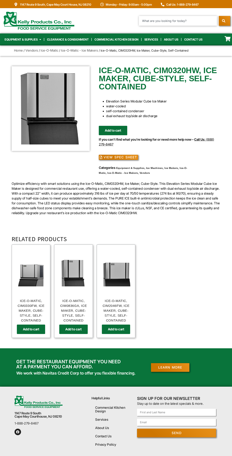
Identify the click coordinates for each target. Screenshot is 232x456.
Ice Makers (171, 168)
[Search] (224, 21)
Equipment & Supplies (21, 39)
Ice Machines (154, 168)
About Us (171, 39)
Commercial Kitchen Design (116, 39)
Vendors (31, 50)
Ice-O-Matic (49, 50)
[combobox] (178, 21)
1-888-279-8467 (26, 423)
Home (18, 50)
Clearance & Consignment (68, 39)
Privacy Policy (105, 444)
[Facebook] (17, 432)
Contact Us (193, 39)
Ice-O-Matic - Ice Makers (79, 50)
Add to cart (113, 130)
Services (151, 39)
